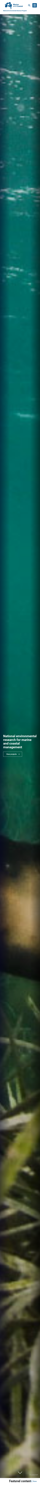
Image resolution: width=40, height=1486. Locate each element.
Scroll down (20, 1473)
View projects (11, 754)
